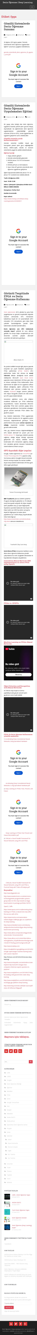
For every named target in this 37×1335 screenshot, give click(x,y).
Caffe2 (9, 1076)
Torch (8, 1179)
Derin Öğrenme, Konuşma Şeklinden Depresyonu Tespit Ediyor (15, 1270)
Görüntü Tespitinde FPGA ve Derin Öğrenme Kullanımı (17, 296)
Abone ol (9, 1307)
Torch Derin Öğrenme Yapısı (20, 1210)
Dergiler (9, 1080)
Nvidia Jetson (11, 1121)
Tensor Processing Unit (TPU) (13, 456)
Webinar (9, 1182)
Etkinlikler (10, 1091)
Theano (9, 1171)
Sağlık (9, 1151)
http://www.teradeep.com (12, 946)
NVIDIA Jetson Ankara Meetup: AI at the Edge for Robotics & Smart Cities (18, 1255)
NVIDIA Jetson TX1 (10, 435)
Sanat (8, 1132)
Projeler (9, 1128)
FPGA (8, 1095)
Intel (8, 1106)
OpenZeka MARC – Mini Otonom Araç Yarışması (16, 1264)
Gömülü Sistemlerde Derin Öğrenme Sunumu (17, 26)
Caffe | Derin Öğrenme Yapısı (21, 1195)
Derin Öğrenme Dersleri (19, 1218)
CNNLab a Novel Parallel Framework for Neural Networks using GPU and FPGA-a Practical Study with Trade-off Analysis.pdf (17, 885)
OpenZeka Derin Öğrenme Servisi (17, 1125)
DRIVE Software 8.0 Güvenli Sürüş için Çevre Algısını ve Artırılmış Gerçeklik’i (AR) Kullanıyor (18, 1275)
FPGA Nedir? (23, 371)
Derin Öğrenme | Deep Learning (18, 2)
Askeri (9, 1139)
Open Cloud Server (26, 378)
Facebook (13, 391)
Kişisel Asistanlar (13, 1143)
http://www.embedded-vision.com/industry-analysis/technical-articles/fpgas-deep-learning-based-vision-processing (18, 927)
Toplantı (9, 1175)
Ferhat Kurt (20, 35)
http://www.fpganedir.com (12, 893)
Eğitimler (9, 1087)
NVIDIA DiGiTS (16, 1202)
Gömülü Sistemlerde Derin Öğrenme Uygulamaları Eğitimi (18, 108)
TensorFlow (26, 454)
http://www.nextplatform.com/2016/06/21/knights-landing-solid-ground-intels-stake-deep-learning (18, 975)
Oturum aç (7, 1004)
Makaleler (10, 1114)
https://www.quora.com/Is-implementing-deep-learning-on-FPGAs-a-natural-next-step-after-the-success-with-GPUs (18, 912)
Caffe (8, 1073)
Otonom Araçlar (13, 1147)
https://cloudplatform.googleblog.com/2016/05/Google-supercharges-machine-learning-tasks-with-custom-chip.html (18, 951)
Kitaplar (9, 1110)
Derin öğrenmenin (9, 312)
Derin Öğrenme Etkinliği (14, 1084)
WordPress (30, 1331)
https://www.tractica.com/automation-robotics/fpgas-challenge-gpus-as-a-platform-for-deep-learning (18, 919)
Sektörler (9, 1136)
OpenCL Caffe (8, 906)
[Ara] (31, 1061)
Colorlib (12, 1331)
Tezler (9, 1167)
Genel (8, 1099)
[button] (7, 1197)
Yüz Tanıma (11, 1158)
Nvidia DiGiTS (11, 1117)
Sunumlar (10, 1164)
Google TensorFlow (13, 1102)
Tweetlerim (7, 1244)
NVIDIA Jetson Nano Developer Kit (15, 1260)
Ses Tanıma (11, 1154)
